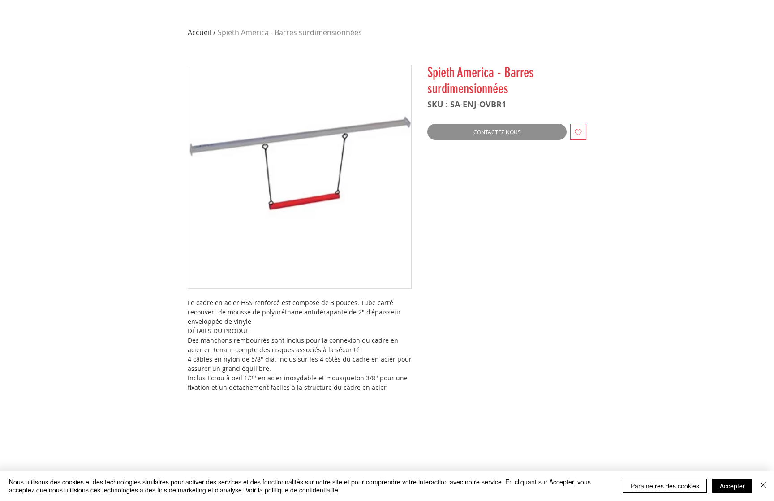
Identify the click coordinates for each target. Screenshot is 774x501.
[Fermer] (763, 486)
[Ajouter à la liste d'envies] (578, 132)
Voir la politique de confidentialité (291, 489)
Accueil (199, 32)
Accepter (732, 485)
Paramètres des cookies (665, 485)
